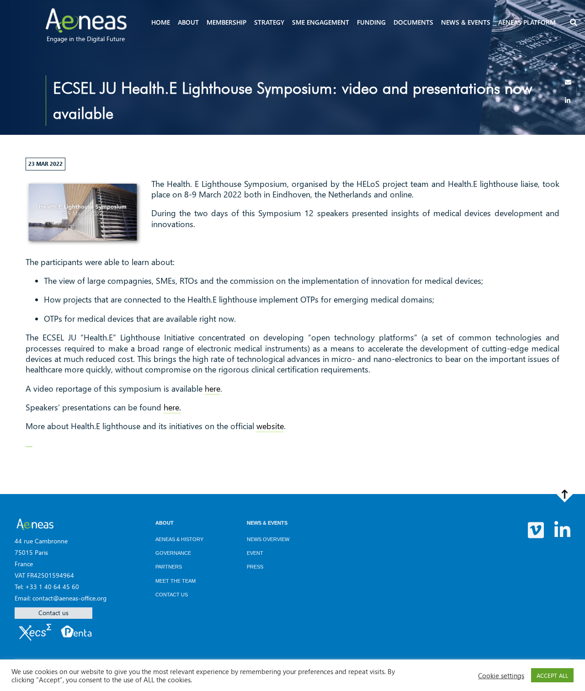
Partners (168, 566)
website (270, 425)
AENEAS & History (179, 539)
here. (172, 407)
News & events (465, 22)
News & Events (267, 523)
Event (255, 553)
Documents (413, 22)
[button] (573, 23)
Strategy (269, 22)
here (212, 388)
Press (255, 566)
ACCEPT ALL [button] (552, 675)
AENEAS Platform (527, 22)
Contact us (53, 612)
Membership (226, 22)
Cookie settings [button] (501, 675)
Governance (173, 553)
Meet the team (175, 581)
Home (160, 22)
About (188, 22)
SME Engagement (320, 22)
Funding (371, 22)
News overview (268, 539)
